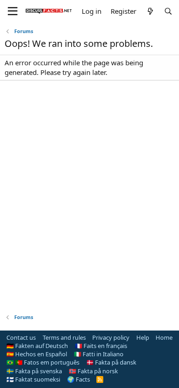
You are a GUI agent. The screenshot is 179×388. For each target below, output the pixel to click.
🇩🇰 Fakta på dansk (111, 362)
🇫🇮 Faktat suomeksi (33, 379)
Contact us (21, 337)
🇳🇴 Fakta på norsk (93, 371)
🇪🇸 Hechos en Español (36, 354)
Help (142, 337)
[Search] (168, 11)
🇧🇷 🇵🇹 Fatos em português (42, 362)
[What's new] (150, 11)
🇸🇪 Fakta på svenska (34, 371)
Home (164, 337)
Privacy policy (110, 337)
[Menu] (12, 11)
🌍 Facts (78, 379)
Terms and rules (64, 337)
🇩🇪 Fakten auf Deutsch (37, 346)
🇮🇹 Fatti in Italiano (98, 354)
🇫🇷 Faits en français (101, 346)
